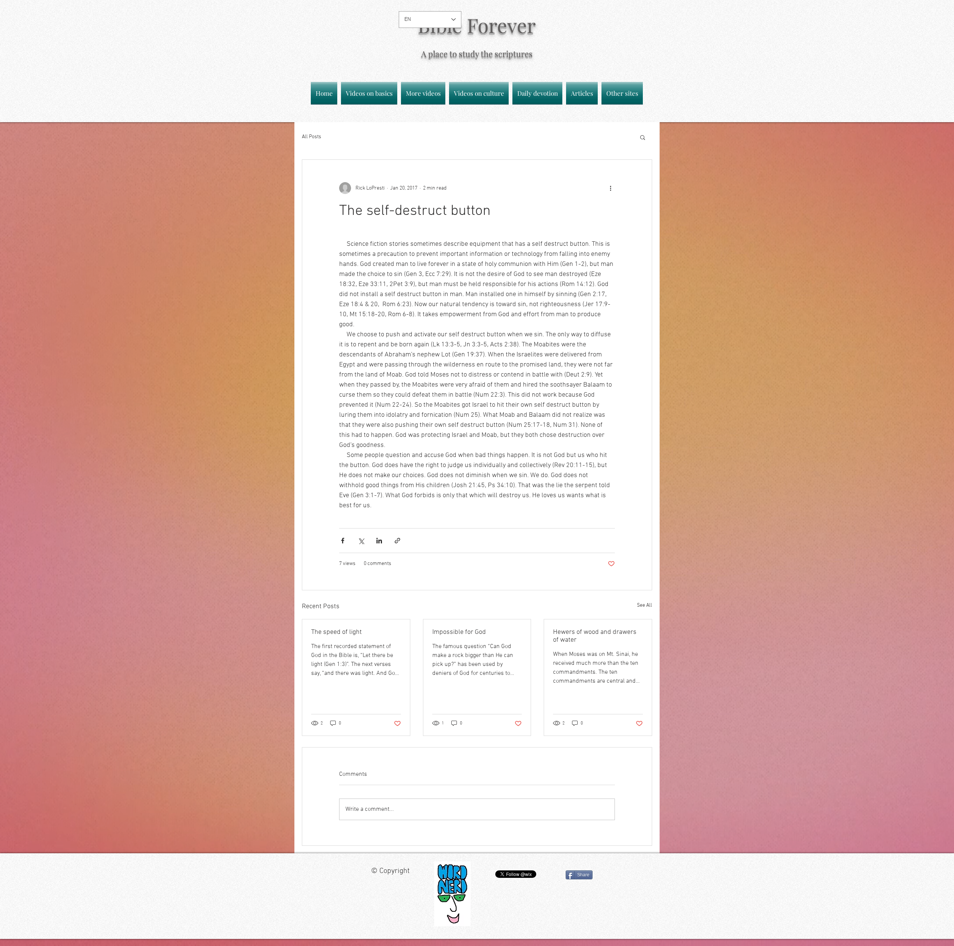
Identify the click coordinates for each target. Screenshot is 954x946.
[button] (642, 137)
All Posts (311, 137)
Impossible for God (459, 632)
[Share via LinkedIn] (379, 540)
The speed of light (336, 632)
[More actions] (610, 188)
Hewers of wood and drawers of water (594, 636)
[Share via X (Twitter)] (360, 540)
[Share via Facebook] (342, 540)
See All (644, 605)
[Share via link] (397, 540)
